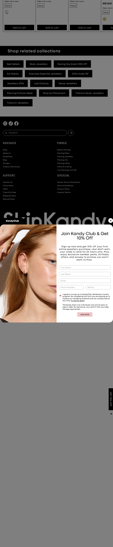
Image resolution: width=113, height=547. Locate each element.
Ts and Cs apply (77, 300)
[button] (110, 220)
